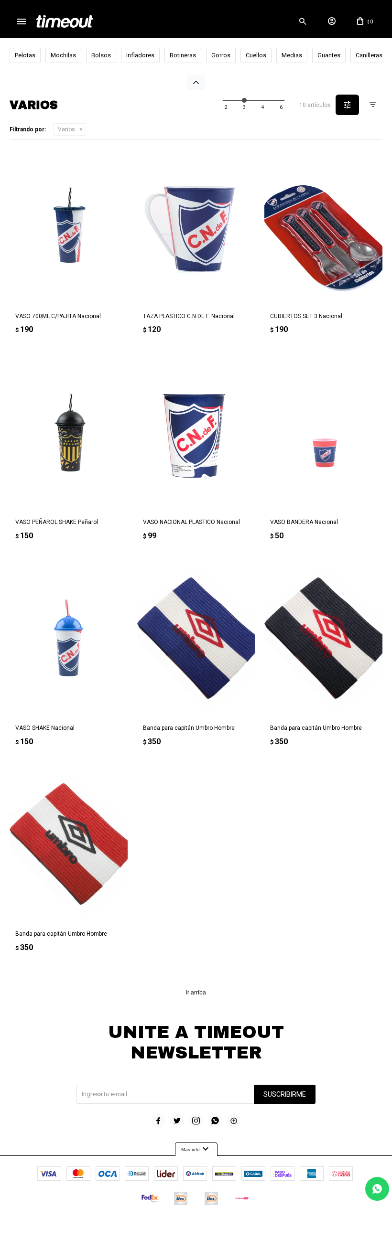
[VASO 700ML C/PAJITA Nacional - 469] (69, 227)
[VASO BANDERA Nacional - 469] (323, 433)
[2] (244, 107)
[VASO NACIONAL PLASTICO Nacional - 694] (196, 433)
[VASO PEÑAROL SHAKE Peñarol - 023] (69, 433)
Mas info (196, 1149)
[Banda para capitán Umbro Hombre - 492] (69, 845)
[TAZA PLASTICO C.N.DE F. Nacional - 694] (196, 227)
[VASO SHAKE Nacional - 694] (69, 639)
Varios (66, 129)
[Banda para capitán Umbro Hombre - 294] (323, 639)
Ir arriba (196, 992)
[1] (226, 107)
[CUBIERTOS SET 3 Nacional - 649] (323, 227)
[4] (281, 107)
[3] (262, 107)
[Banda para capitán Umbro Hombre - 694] (196, 639)
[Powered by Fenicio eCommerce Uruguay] (235, 1227)
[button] (303, 21)
